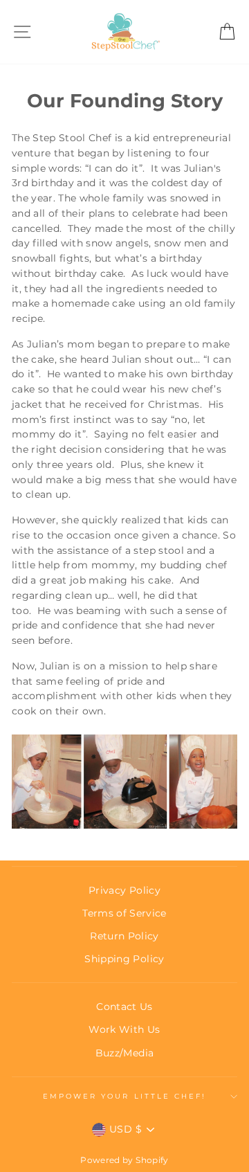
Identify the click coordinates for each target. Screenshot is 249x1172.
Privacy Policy (124, 890)
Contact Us (124, 1006)
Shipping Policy (124, 958)
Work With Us (124, 1029)
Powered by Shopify (124, 1160)
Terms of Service (124, 913)
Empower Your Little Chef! (125, 1096)
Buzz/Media (124, 1052)
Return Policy (124, 935)
